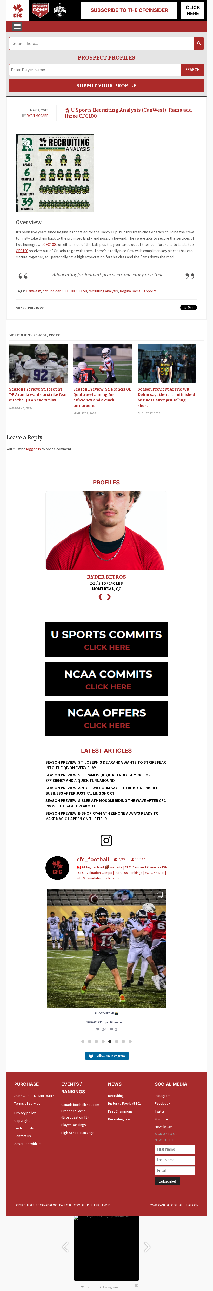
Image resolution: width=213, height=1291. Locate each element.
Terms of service (27, 1103)
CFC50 (81, 291)
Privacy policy (25, 1112)
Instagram (162, 1095)
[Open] (106, 948)
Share (89, 1287)
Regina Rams (130, 291)
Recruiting (116, 1095)
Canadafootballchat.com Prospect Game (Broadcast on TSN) (80, 1111)
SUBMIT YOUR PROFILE (106, 85)
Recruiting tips (119, 1119)
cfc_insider (52, 291)
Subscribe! (167, 1181)
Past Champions (120, 1111)
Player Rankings (73, 1124)
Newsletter (163, 1126)
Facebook (162, 1103)
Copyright (22, 1120)
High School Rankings (77, 1132)
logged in (33, 448)
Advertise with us (27, 1143)
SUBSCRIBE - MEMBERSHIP (34, 1095)
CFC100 (22, 250)
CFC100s (50, 244)
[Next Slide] (148, 1245)
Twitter (160, 1111)
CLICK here (193, 10)
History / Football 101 (124, 1103)
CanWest (33, 291)
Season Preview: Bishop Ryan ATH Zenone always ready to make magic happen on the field (102, 815)
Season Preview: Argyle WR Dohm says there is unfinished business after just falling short (166, 397)
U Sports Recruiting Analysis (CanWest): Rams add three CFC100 (128, 113)
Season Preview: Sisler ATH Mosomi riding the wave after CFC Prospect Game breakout (105, 803)
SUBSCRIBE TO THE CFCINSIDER (129, 10)
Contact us (22, 1136)
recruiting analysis (103, 291)
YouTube (161, 1119)
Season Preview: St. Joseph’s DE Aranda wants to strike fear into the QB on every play (38, 394)
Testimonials (24, 1128)
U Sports (149, 291)
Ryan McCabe (37, 115)
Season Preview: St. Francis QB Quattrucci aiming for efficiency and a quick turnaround (102, 397)
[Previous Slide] (65, 1245)
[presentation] (100, 596)
